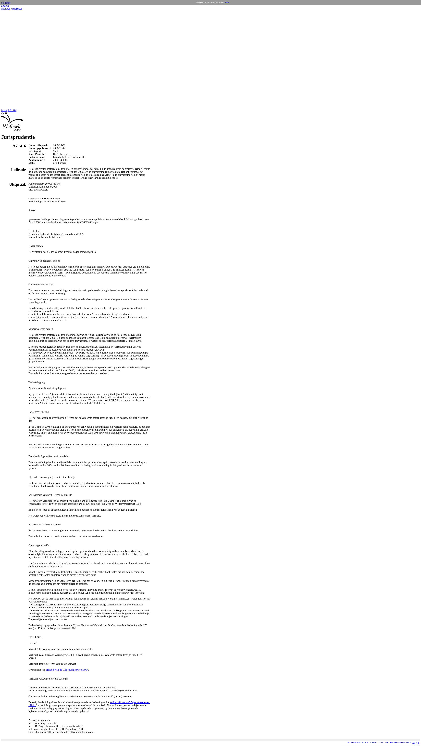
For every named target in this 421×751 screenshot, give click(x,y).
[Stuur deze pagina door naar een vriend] (6, 113)
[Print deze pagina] (2, 113)
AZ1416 (12, 110)
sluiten (227, 2)
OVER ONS (351, 742)
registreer (17, 8)
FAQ (386, 742)
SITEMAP (373, 742)
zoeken (5, 5)
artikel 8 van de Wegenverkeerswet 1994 (67, 669)
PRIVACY (416, 742)
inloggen (5, 8)
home (4, 110)
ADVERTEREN (362, 742)
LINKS (381, 742)
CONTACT (416, 744)
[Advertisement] (11, 59)
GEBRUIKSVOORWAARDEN (400, 742)
